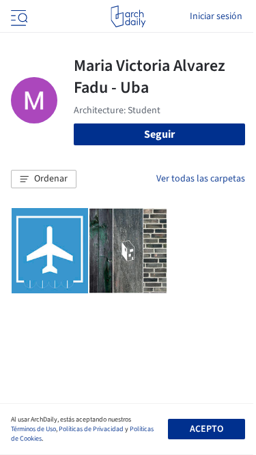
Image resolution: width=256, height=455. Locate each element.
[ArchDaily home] (128, 16)
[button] (43, 179)
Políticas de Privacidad (91, 429)
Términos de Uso (33, 429)
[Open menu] (17, 16)
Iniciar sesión (216, 16)
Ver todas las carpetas (200, 179)
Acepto (206, 429)
